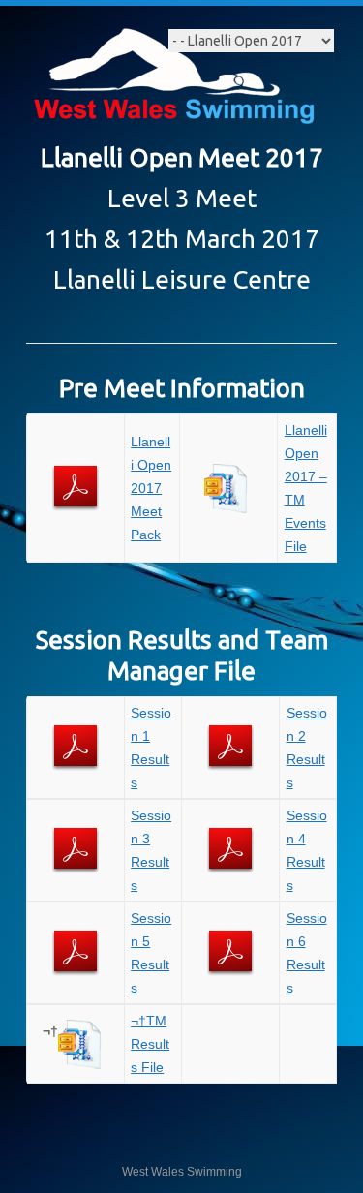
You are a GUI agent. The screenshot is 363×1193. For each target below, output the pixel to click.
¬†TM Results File (150, 1044)
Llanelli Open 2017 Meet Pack (151, 488)
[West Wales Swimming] (173, 79)
